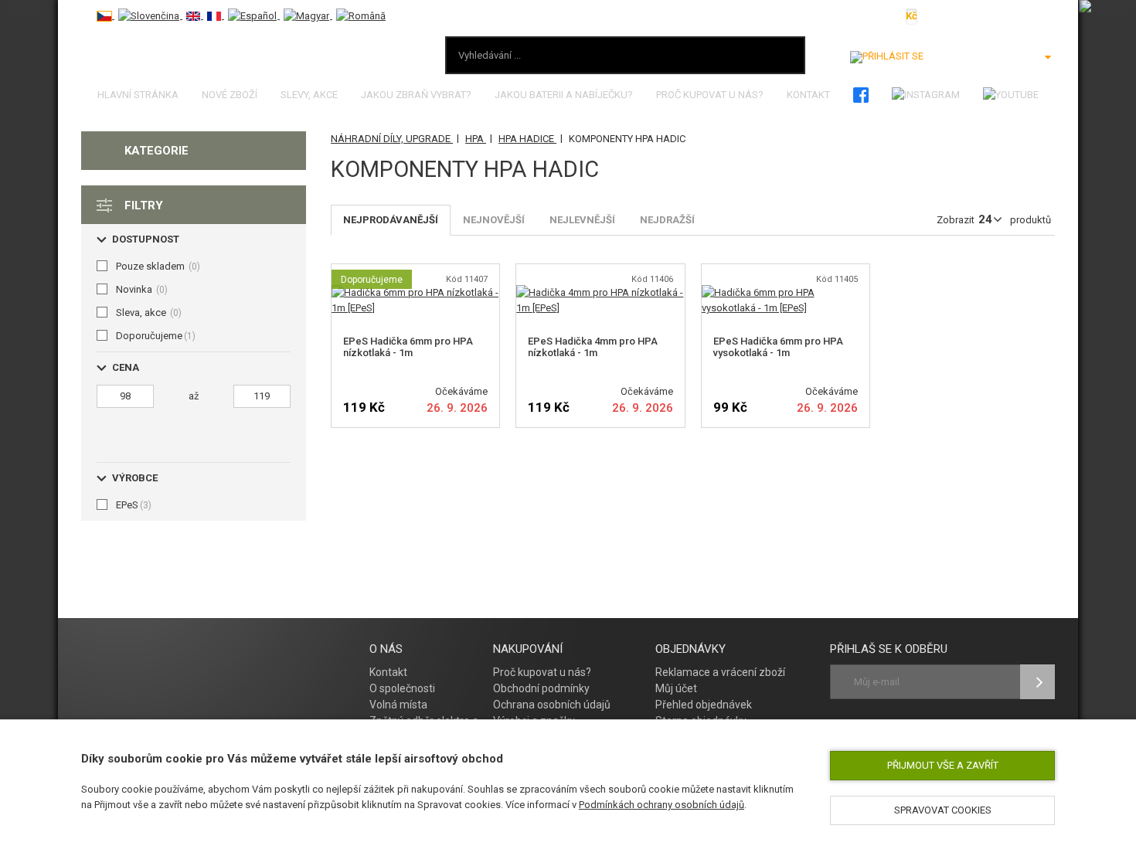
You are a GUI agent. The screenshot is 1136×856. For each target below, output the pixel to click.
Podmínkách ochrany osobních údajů (661, 804)
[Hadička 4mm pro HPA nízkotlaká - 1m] (600, 292)
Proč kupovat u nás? (710, 94)
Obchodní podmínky (541, 688)
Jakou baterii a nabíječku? (564, 94)
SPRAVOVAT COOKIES (942, 810)
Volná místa (398, 704)
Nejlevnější (582, 220)
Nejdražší (667, 220)
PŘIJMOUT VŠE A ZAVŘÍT (942, 765)
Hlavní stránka (138, 94)
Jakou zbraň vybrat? (416, 94)
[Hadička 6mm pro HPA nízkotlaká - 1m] (415, 292)
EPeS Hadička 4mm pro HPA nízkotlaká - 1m (593, 346)
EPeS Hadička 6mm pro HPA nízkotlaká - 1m (408, 346)
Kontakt (808, 94)
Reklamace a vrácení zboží (720, 672)
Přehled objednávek (703, 704)
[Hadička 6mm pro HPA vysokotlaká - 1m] (785, 292)
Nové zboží (229, 94)
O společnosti (402, 688)
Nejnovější (494, 220)
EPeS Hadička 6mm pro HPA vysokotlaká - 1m (778, 346)
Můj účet (676, 688)
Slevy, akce (309, 94)
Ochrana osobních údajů (552, 704)
